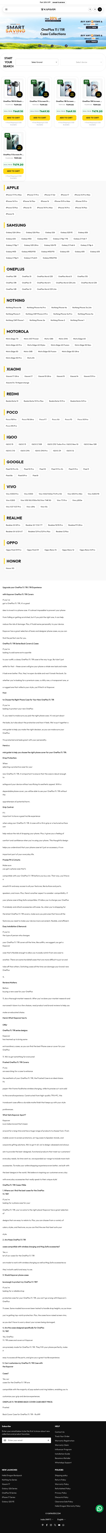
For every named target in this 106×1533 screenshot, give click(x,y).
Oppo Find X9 (33, 550)
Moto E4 (30, 358)
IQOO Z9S (25, 451)
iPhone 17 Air (49, 195)
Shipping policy (61, 1475)
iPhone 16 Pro (12, 201)
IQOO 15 (9, 444)
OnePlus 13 (26, 283)
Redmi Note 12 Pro (78, 401)
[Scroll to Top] (101, 1519)
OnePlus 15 (26, 276)
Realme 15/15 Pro (55, 525)
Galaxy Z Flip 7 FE (60, 239)
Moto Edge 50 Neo (83, 345)
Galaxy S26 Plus (33, 232)
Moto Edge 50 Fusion (47, 351)
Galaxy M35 (11, 251)
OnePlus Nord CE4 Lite (65, 283)
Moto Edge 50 (12, 351)
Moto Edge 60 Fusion (60, 345)
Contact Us (59, 1432)
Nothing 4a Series (9, 1480)
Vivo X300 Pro (12, 494)
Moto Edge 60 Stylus (36, 345)
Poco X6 (55, 419)
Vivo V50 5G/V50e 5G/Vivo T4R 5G (36, 500)
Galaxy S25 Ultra (31, 245)
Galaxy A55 (80, 251)
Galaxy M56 (26, 239)
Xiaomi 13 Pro (89, 376)
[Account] (95, 9)
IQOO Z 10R (37, 444)
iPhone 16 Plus (29, 201)
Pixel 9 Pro (73, 469)
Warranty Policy (62, 1484)
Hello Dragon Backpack (12, 1475)
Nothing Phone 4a (59, 307)
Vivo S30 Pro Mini (74, 494)
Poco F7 (43, 419)
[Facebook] (47, 1525)
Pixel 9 (86, 469)
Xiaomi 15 (61, 376)
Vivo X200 (10, 500)
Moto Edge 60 (79, 339)
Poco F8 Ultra (28, 419)
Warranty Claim (62, 1445)
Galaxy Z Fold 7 (80, 239)
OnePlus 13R (11, 283)
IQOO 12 (70, 451)
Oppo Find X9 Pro (13, 550)
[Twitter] (55, 1525)
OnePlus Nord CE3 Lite (46, 289)
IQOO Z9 (57, 451)
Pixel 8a (9, 475)
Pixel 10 (43, 469)
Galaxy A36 (11, 239)
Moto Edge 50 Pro (14, 358)
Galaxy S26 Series (9, 1488)
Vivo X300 (28, 494)
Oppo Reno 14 (50, 550)
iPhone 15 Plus (12, 208)
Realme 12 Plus (62, 531)
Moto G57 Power (31, 339)
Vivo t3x (44, 507)
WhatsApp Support (63, 1462)
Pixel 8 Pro (22, 475)
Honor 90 (10, 568)
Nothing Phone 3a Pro (62, 314)
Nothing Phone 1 (77, 320)
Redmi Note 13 (12, 401)
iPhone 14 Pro (64, 208)
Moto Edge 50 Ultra (70, 351)
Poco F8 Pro (11, 419)
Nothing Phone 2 (58, 320)
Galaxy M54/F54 (50, 258)
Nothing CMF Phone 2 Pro (37, 314)
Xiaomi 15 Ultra (44, 376)
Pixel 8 (35, 475)
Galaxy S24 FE (50, 245)
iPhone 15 (27, 208)
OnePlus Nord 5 (65, 276)
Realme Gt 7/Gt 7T (34, 525)
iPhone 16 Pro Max (82, 195)
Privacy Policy (61, 1493)
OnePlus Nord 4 (43, 283)
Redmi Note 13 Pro (57, 401)
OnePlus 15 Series (9, 1493)
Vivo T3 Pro (62, 500)
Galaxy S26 (50, 232)
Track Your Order (62, 1436)
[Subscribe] (48, 1440)
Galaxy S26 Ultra (13, 232)
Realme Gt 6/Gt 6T (14, 531)
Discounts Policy (61, 1497)
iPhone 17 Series (8, 1497)
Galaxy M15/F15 (47, 251)
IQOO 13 (22, 444)
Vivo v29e (30, 507)
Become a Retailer (62, 1458)
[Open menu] (6, 9)
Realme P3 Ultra (75, 525)
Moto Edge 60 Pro (14, 345)
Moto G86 (48, 339)
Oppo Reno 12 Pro (87, 550)
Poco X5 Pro (83, 419)
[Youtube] (59, 1525)
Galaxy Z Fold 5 (30, 258)
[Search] (90, 9)
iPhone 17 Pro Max (14, 195)
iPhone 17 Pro (33, 195)
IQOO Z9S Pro (41, 451)
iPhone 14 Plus (81, 208)
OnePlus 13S (82, 276)
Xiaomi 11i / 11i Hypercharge (17, 383)
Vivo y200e (77, 500)
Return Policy (60, 1480)
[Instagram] (51, 1525)
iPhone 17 (65, 195)
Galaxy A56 (83, 232)
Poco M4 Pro (11, 426)
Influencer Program (63, 1449)
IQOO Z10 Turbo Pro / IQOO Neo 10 (62, 444)
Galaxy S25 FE (66, 232)
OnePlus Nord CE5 (45, 276)
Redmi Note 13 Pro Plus (33, 401)
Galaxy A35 (95, 251)
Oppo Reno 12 (68, 550)
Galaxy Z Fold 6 (68, 245)
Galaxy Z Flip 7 (12, 245)
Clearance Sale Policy (64, 1501)
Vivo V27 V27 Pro (13, 507)
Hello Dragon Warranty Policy (67, 1506)
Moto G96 (63, 339)
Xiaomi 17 (28, 376)
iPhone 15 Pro (81, 201)
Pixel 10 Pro (29, 469)
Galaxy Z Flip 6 (87, 245)
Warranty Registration (64, 1440)
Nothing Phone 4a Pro (36, 307)
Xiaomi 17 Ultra (12, 376)
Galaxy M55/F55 (29, 251)
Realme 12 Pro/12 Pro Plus (39, 531)
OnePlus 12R (11, 289)
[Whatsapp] (63, 1525)
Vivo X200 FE (93, 494)
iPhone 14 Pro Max (45, 208)
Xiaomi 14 (74, 376)
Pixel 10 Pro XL (12, 469)
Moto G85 (28, 351)
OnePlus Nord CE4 (89, 283)
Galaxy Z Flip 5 (12, 258)
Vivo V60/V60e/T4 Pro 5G (50, 494)
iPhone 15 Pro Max (62, 201)
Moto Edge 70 (12, 339)
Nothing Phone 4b (13, 307)
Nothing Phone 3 (13, 314)
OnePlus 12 (26, 289)
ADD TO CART (13, 118)
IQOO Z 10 (10, 451)
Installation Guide (62, 1454)
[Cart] (100, 9)
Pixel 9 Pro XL (57, 469)
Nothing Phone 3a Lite (82, 307)
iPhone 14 (10, 214)
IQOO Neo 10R (90, 444)
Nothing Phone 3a (85, 314)
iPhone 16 (45, 201)
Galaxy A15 (64, 251)
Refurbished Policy (63, 1488)
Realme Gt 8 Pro (13, 525)
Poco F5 (68, 419)
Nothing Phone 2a (37, 320)
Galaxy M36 (42, 239)
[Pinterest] (43, 1525)
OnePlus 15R (11, 276)
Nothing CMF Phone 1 (15, 320)
